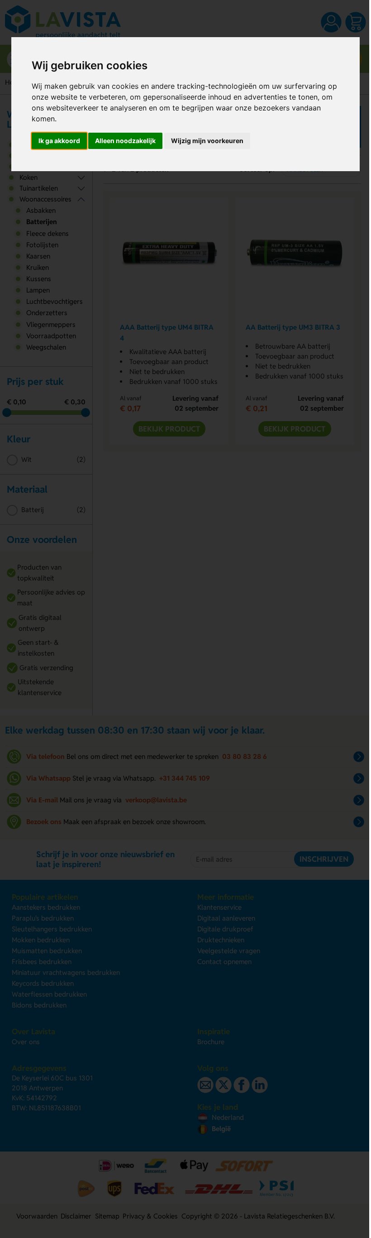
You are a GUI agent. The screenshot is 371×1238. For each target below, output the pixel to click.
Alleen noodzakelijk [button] (125, 140)
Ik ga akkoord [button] (59, 140)
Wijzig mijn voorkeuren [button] (207, 140)
